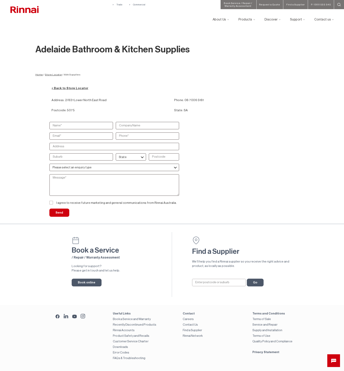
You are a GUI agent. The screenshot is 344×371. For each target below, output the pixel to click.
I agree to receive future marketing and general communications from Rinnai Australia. (116, 202)
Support (296, 19)
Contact (189, 313)
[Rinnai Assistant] (333, 360)
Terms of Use (261, 335)
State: (178, 110)
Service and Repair (265, 324)
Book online (86, 282)
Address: (58, 100)
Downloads (120, 347)
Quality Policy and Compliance (272, 341)
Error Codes (121, 352)
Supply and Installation (267, 330)
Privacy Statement (266, 352)
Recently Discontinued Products (134, 324)
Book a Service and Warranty (132, 319)
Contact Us (190, 324)
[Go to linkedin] (66, 316)
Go (255, 282)
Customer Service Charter (130, 341)
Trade (119, 5)
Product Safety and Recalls (131, 335)
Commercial (139, 5)
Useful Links (122, 313)
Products (245, 19)
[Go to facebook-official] (57, 316)
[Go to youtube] (74, 316)
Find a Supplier (192, 330)
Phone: (179, 100)
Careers (188, 319)
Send (59, 212)
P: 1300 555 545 (321, 4)
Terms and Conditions (268, 313)
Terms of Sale (261, 319)
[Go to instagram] (83, 316)
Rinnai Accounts (124, 330)
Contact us (322, 19)
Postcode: (59, 110)
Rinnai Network (193, 335)
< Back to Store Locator (70, 88)
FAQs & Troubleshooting (129, 358)
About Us (219, 19)
